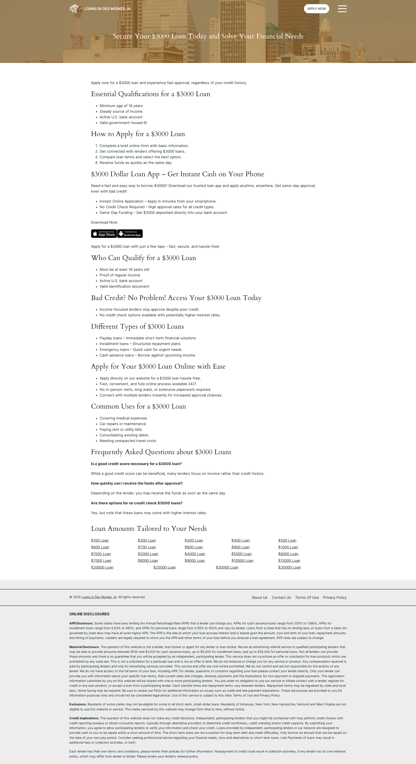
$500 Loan (287, 540)
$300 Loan (194, 540)
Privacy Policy (335, 597)
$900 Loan (240, 547)
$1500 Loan (101, 554)
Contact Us (281, 597)
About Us (260, 597)
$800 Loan (194, 547)
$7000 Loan (101, 560)
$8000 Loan (148, 560)
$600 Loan (100, 547)
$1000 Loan (288, 547)
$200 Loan (147, 540)
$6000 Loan (288, 554)
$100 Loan (100, 540)
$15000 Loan (289, 560)
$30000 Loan (227, 567)
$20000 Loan (102, 567)
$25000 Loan (164, 567)
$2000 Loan (148, 554)
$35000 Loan (289, 567)
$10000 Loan (242, 560)
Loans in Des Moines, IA (107, 9)
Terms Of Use (307, 597)
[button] (316, 8)
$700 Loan (147, 547)
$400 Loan (240, 540)
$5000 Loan (241, 554)
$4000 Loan (195, 554)
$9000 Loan (195, 560)
